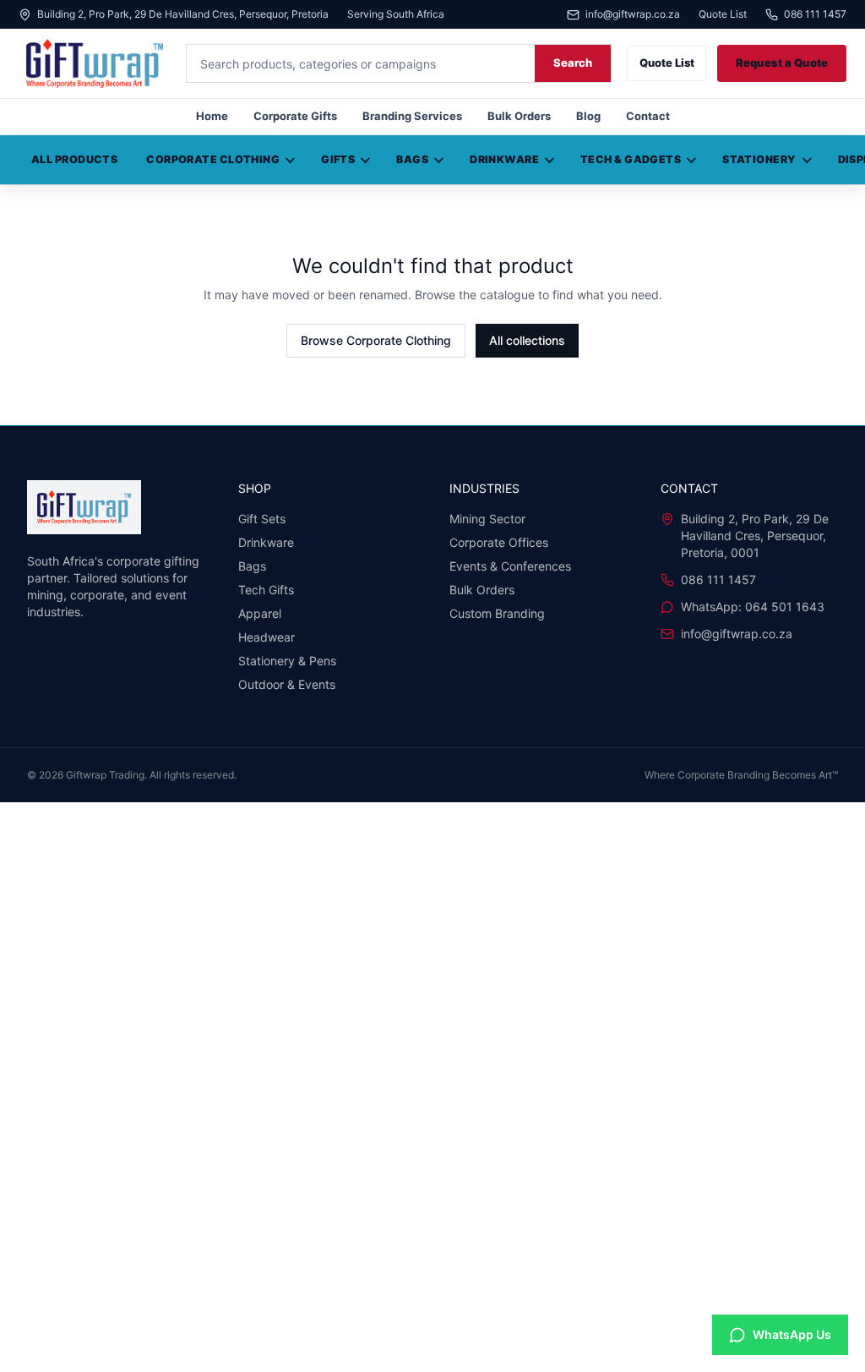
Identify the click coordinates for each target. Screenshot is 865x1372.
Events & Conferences (510, 566)
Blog (588, 116)
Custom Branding (497, 613)
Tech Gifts (266, 589)
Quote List (723, 14)
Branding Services (412, 116)
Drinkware (504, 159)
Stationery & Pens (287, 660)
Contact (648, 116)
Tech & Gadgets (630, 159)
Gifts (338, 159)
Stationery (759, 159)
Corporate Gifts (295, 116)
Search (572, 62)
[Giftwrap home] (95, 63)
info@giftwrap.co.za (632, 14)
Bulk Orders (519, 116)
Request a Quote (782, 62)
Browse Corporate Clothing (376, 340)
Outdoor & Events (286, 684)
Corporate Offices (498, 542)
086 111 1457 (815, 14)
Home (212, 116)
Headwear (266, 637)
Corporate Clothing (213, 159)
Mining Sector (487, 518)
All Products (74, 159)
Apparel (259, 613)
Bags (412, 159)
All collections (527, 340)
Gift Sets (262, 518)
